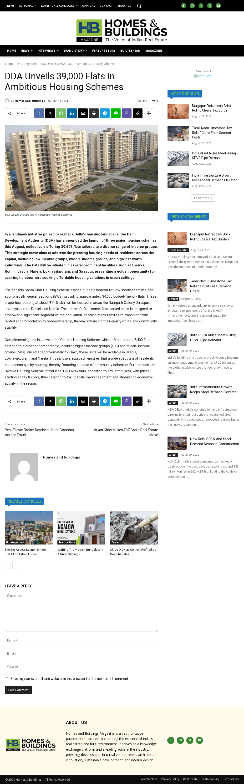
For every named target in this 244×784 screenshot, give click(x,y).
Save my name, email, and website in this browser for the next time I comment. (69, 679)
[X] (209, 5)
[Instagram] (192, 5)
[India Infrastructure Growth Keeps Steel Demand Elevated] (178, 180)
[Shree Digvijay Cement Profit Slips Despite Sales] (134, 528)
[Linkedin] (201, 5)
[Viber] (127, 113)
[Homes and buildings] (8, 100)
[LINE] (116, 113)
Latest (172, 350)
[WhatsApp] (61, 113)
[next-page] (15, 566)
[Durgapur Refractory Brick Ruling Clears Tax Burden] (178, 111)
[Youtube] (218, 5)
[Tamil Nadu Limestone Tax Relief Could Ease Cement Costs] (178, 133)
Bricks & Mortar (178, 250)
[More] (149, 113)
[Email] (83, 113)
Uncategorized (27, 64)
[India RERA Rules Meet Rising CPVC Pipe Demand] (178, 158)
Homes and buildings (30, 100)
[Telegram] (105, 113)
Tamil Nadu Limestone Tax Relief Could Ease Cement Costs (212, 132)
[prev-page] (8, 566)
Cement (116, 542)
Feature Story (67, 542)
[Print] (94, 113)
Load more (201, 198)
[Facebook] (183, 5)
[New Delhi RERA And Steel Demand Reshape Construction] (177, 443)
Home (9, 64)
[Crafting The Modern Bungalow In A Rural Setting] (81, 528)
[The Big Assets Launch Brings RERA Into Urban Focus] (29, 528)
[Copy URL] (137, 113)
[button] (139, 5)
